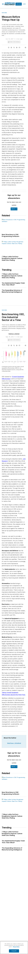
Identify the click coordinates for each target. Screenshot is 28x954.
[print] (25, 47)
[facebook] (8, 47)
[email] (19, 47)
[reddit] (16, 47)
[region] (14, 947)
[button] (3, 4)
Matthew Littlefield (14, 334)
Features (4, 12)
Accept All (14, 950)
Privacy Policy (16, 946)
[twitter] (14, 47)
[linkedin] (11, 47)
